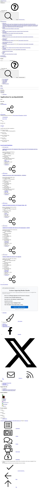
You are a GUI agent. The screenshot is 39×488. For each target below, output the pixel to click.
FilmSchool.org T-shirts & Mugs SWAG (8, 390)
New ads (3, 49)
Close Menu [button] (2, 92)
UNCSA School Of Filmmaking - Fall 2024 (20, 115)
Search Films (4, 45)
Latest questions (25, 36)
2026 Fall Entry (4, 173)
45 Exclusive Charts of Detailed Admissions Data (12, 297)
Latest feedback (17, 49)
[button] (14, 10)
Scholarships (4, 39)
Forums (3, 27)
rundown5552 (4, 418)
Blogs (3, 46)
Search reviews (4, 38)
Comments (2, 125)
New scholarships (28, 25)
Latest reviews (14, 31)
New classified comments (15, 25)
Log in (1, 86)
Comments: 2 (6, 164)
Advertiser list (4, 51)
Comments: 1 (6, 194)
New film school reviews (19, 26)
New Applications (14, 24)
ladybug (5, 213)
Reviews (3, 35)
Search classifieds (10, 51)
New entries (4, 47)
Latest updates (20, 33)
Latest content (16, 33)
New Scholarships (5, 40)
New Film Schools (31, 24)
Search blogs (28, 47)
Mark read (10, 42)
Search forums (8, 28)
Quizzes (3, 52)
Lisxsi (5, 160)
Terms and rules (5, 324)
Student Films (4, 43)
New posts (9, 24)
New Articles (20, 24)
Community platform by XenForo (10, 420)
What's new (4, 23)
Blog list (18, 47)
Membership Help (5, 384)
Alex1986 (6, 190)
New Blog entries (25, 24)
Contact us (2, 91)
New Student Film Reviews (10, 26)
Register (1, 88)
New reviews (11, 36)
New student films (23, 25)
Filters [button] (1, 99)
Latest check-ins (30, 36)
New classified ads (8, 25)
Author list (18, 31)
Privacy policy (4, 325)
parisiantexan (6, 241)
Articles (3, 30)
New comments (9, 31)
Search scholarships (5, 42)
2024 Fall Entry (2, 114)
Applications (4, 32)
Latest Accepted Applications (6, 145)
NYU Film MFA (11, 256)
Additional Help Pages (6, 326)
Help (3, 53)
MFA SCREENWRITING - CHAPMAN (14, 175)
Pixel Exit (26, 420)
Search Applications (5, 83)
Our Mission (4, 388)
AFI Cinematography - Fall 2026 (16, 227)
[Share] (10, 112)
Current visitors (16, 28)
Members (12, 28)
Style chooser (20, 321)
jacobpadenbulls (5, 117)
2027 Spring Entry (5, 147)
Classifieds (4, 48)
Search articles (26, 31)
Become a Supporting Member (19, 307)
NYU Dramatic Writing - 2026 (14, 205)
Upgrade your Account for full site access (9, 389)
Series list (22, 31)
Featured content (5, 24)
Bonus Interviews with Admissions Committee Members (14, 299)
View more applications (4, 284)
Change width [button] (4, 322)
